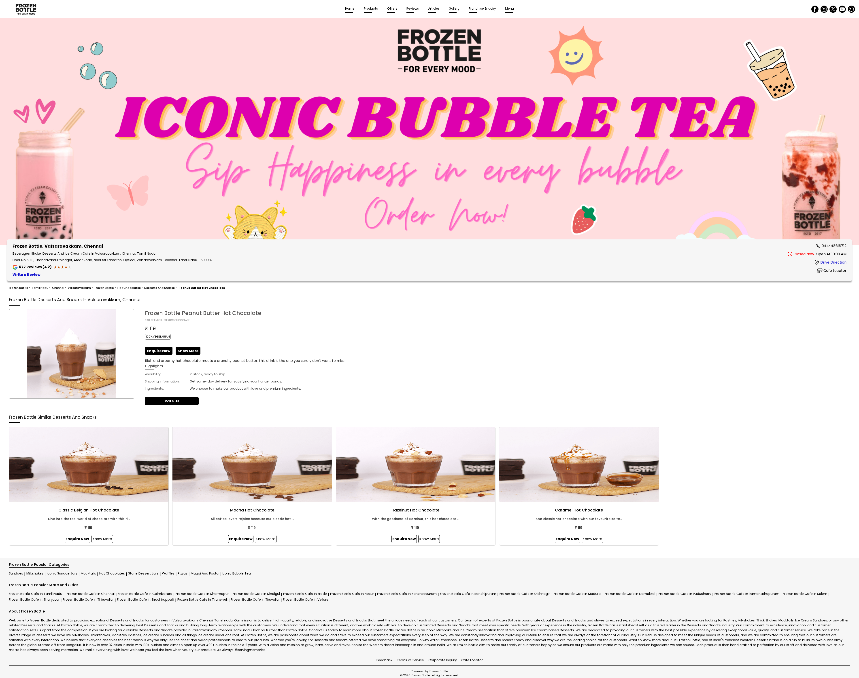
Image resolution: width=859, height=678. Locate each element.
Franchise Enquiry (482, 8)
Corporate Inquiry (442, 660)
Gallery (454, 8)
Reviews (412, 8)
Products (371, 8)
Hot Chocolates (112, 573)
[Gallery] (429, 132)
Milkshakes (34, 573)
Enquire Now (158, 350)
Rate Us (172, 401)
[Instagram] (824, 9)
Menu (509, 8)
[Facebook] (815, 9)
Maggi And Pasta (205, 573)
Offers (392, 8)
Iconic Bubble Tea (236, 573)
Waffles (168, 573)
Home (350, 8)
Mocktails (88, 573)
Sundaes (16, 573)
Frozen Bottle (35, 593)
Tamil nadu (223, 620)
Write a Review (26, 274)
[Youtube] (842, 9)
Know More (188, 350)
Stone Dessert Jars (143, 573)
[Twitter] (833, 9)
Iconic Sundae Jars (62, 573)
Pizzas (182, 573)
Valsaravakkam (185, 620)
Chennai (206, 620)
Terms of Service (410, 660)
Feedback (384, 660)
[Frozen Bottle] (26, 9)
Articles (434, 8)
